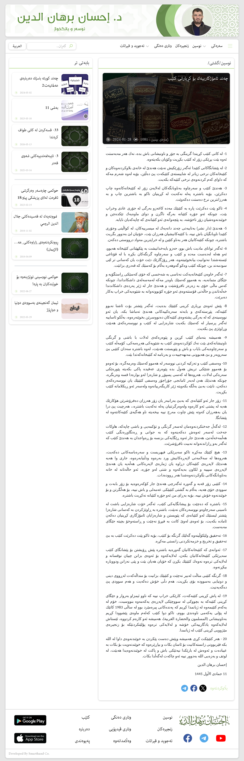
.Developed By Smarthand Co (29, 753)
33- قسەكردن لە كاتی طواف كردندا (38, 133)
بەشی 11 (51, 108)
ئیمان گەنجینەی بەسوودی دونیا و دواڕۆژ (36, 306)
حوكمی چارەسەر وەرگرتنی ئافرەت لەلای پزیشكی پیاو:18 (38, 194)
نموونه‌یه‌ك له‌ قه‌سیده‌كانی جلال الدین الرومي (36, 220)
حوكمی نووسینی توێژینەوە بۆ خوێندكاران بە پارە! (37, 280)
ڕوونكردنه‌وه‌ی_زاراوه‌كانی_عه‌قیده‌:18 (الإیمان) (35, 245)
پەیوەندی (82, 741)
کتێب (85, 717)
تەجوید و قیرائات (132, 46)
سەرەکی (217, 46)
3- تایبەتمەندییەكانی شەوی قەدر (39, 159)
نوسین (196, 46)
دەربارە (84, 729)
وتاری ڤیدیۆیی (120, 729)
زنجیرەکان (182, 46)
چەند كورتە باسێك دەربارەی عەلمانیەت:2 (39, 81)
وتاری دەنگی (163, 46)
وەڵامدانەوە (122, 741)
